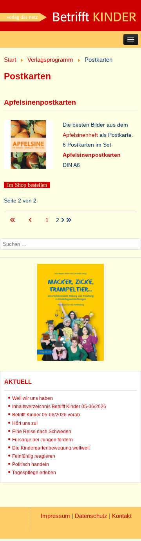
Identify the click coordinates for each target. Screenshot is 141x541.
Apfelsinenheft (80, 135)
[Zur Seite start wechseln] (13, 220)
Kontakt (122, 515)
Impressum (55, 515)
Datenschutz (91, 515)
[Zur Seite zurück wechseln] (31, 220)
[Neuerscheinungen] (70, 359)
